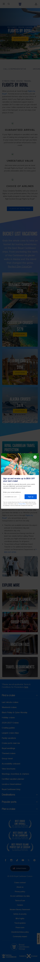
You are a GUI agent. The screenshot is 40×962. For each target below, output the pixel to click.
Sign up (30, 497)
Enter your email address (12, 492)
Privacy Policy (22, 504)
